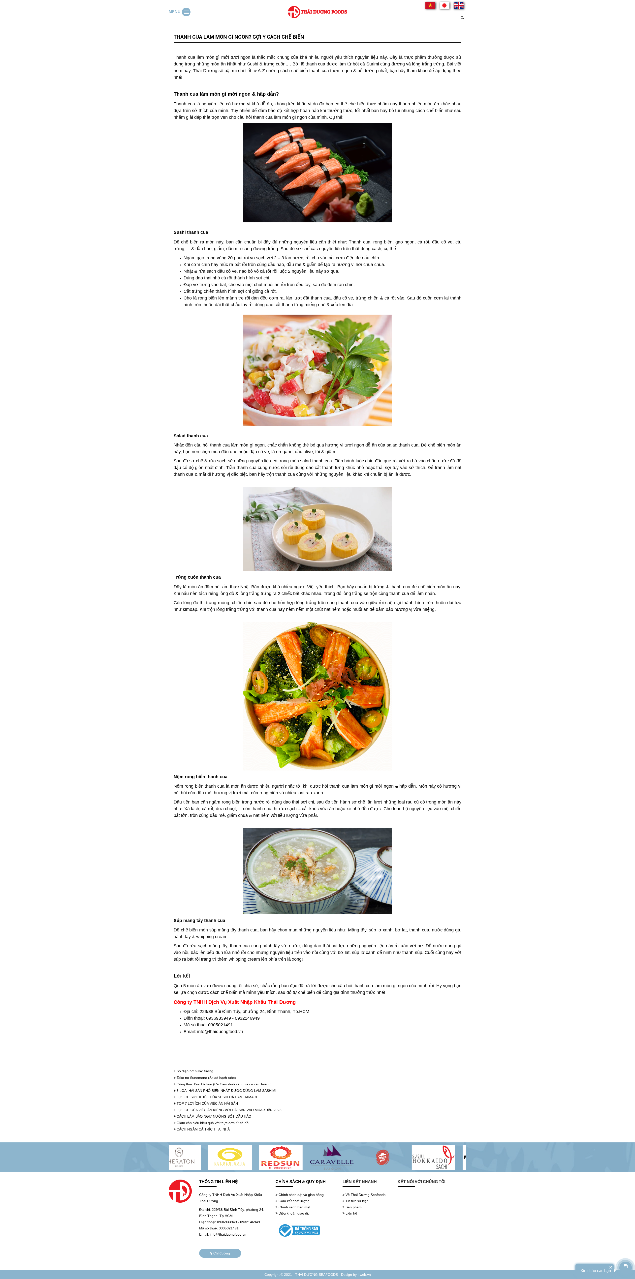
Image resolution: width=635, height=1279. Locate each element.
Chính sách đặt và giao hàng (301, 1195)
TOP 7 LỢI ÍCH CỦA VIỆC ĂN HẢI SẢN (207, 1103)
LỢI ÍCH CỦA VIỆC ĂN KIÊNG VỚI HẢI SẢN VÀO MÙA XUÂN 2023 (229, 1110)
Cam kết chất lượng (294, 1201)
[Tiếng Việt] (430, 5)
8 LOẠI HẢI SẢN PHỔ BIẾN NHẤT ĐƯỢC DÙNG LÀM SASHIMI (226, 1091)
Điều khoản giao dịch (295, 1213)
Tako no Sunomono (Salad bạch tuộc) (206, 1078)
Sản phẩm (353, 1207)
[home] (317, 12)
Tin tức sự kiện (357, 1201)
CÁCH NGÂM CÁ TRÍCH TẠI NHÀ (203, 1129)
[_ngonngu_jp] (444, 5)
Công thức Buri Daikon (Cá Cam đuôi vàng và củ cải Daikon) (224, 1084)
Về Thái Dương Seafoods (365, 1195)
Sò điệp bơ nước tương (194, 1071)
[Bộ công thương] (305, 1230)
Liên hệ (351, 1213)
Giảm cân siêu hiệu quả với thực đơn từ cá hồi (212, 1123)
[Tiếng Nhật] (458, 5)
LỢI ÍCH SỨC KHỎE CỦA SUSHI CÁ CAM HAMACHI (217, 1097)
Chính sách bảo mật (294, 1207)
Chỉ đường (221, 1253)
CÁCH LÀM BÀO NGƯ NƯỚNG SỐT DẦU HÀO (213, 1116)
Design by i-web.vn (356, 1275)
